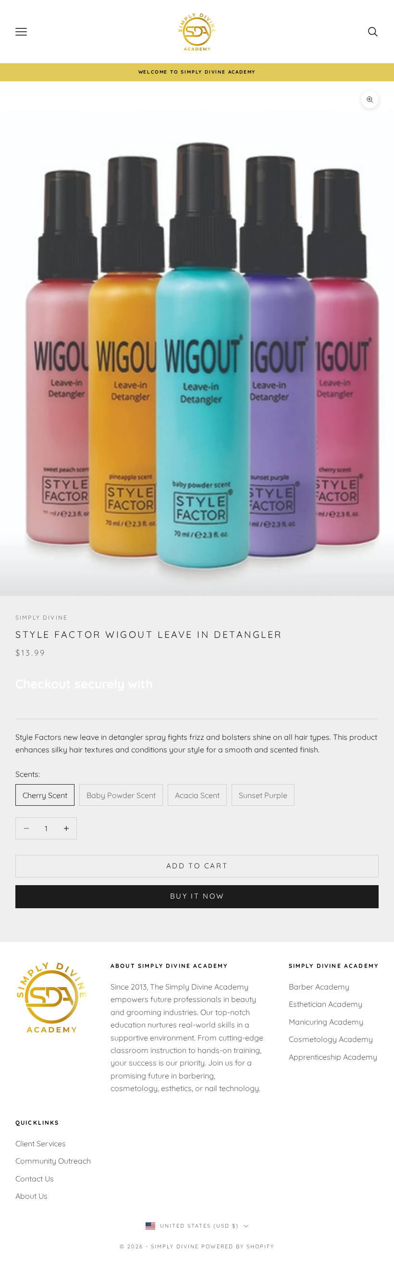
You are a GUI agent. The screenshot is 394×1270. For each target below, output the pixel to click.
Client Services (40, 1143)
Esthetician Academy (325, 1004)
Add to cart (197, 865)
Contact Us (34, 1178)
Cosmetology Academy (331, 1039)
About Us (31, 1196)
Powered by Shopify (237, 1246)
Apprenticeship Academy (333, 1057)
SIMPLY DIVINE (41, 617)
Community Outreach (53, 1161)
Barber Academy (319, 986)
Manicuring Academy (326, 1022)
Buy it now (197, 896)
